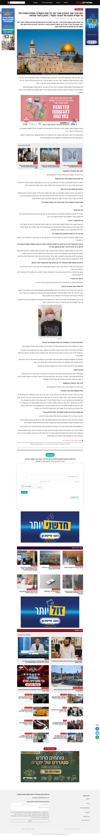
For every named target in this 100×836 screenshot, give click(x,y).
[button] (1, 13)
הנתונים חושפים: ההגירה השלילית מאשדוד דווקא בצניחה (51, 568)
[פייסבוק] (97, 729)
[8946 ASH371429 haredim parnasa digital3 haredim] (50, 126)
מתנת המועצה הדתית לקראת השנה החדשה (59, 710)
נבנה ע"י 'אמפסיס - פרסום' (28, 829)
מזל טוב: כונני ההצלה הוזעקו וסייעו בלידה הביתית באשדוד (28, 591)
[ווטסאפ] (97, 737)
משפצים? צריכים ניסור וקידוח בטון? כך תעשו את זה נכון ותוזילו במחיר (68, 690)
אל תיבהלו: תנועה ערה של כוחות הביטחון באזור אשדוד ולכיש (25, 698)
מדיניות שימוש (35, 834)
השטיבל (35, 2)
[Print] (50, 782)
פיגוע (73, 440)
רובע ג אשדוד (68, 440)
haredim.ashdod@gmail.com (40, 798)
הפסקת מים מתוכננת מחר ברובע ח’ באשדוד (26, 723)
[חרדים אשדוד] (50, 542)
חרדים (58, 2)
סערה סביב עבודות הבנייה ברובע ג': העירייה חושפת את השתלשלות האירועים (73, 592)
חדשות (66, 2)
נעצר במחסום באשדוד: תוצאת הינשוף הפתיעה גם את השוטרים (26, 737)
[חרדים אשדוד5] (50, 627)
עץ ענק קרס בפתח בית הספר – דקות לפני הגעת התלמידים (59, 697)
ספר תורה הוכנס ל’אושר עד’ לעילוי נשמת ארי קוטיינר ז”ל (59, 723)
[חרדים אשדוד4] (91, 45)
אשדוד (79, 440)
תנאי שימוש (87, 816)
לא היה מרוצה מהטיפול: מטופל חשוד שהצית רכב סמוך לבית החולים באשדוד (60, 737)
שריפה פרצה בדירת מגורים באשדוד (73, 567)
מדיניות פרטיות (86, 820)
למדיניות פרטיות (42, 834)
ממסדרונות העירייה (47, 2)
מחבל (76, 440)
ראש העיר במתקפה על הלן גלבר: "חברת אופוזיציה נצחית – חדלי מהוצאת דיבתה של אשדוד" (28, 569)
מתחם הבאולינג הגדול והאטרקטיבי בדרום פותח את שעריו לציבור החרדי (33, 690)
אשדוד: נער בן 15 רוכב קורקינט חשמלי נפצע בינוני (26, 710)
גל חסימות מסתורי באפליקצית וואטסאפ (52, 591)
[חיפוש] (8, 2)
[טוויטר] (97, 733)
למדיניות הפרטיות (35, 818)
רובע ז (63, 440)
